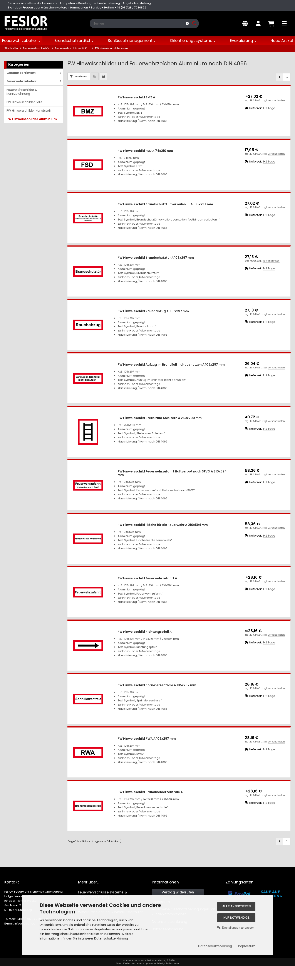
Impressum (246, 946)
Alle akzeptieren (236, 906)
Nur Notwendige (236, 917)
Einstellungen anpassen (238, 927)
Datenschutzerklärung (215, 946)
